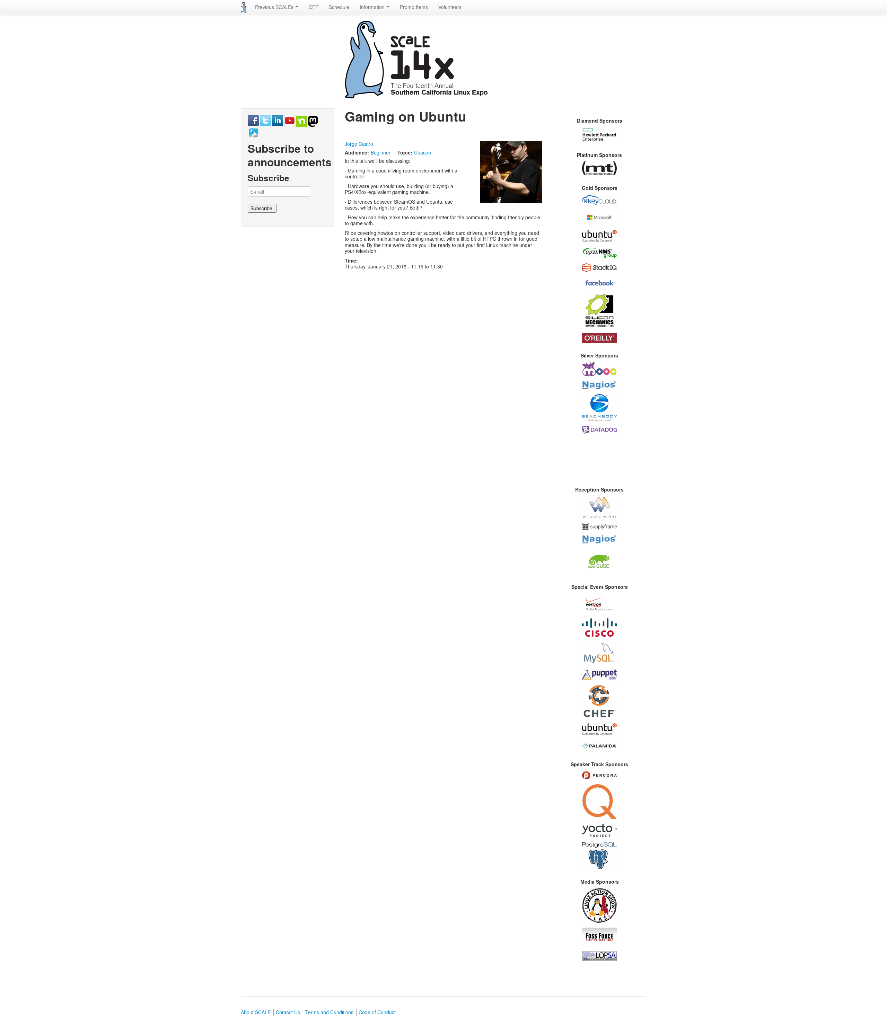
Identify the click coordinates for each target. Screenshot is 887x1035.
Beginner (380, 152)
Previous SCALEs (275, 6)
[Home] (243, 7)
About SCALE (256, 1012)
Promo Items (414, 6)
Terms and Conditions (329, 1012)
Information (373, 6)
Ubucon (422, 152)
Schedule (339, 6)
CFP (313, 6)
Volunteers (450, 6)
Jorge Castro (359, 143)
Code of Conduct (377, 1012)
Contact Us (288, 1012)
